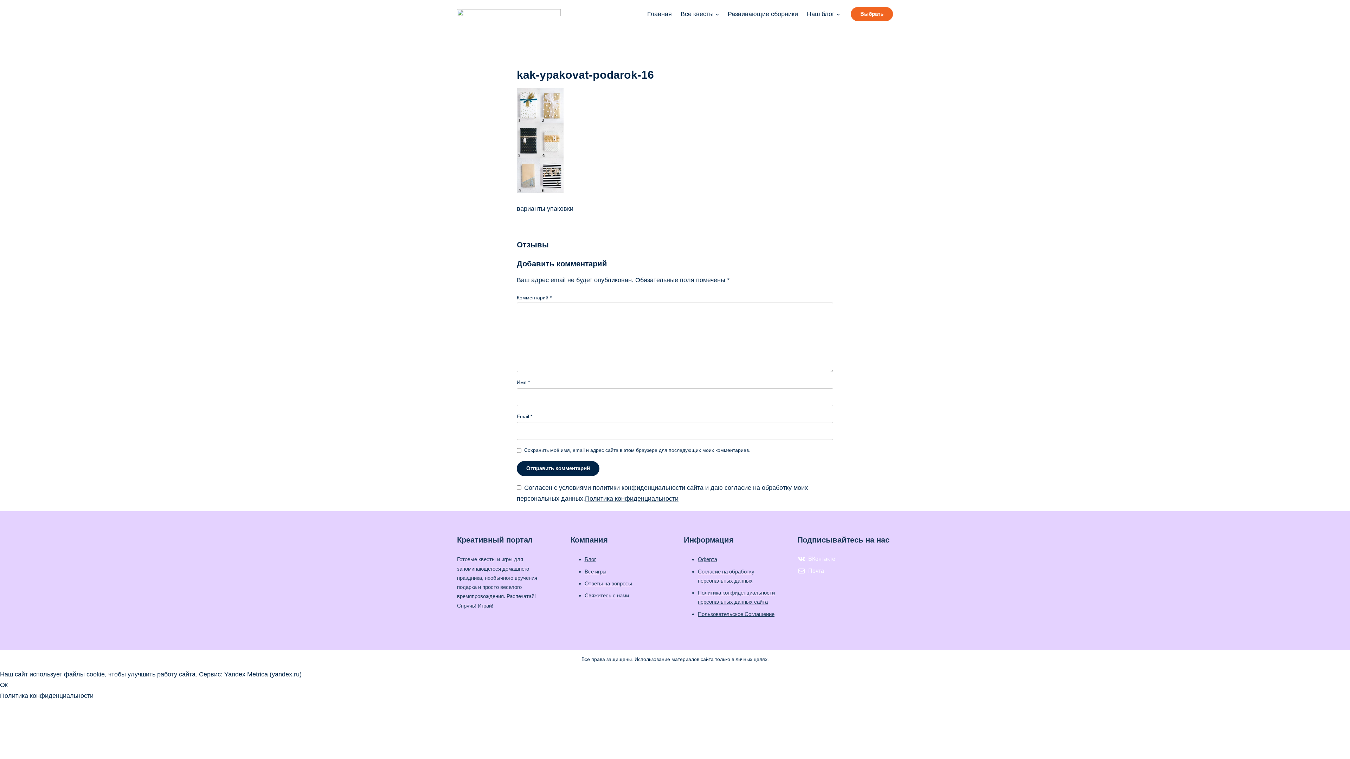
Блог (590, 559)
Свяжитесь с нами (607, 595)
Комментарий (534, 297)
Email (524, 416)
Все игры (595, 572)
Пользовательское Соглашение (736, 614)
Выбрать (871, 14)
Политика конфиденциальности (632, 498)
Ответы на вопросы (608, 583)
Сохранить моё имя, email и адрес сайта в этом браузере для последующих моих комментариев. (637, 450)
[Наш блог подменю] (838, 14)
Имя (523, 382)
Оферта (707, 559)
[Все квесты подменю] (717, 14)
